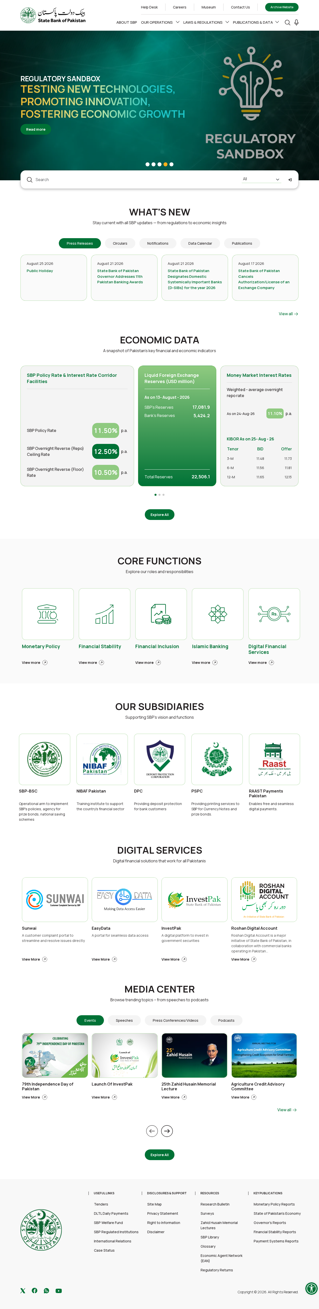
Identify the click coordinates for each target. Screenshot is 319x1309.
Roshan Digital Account (254, 928)
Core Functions (159, 561)
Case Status (104, 1250)
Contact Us (240, 7)
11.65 (260, 477)
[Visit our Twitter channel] (22, 1290)
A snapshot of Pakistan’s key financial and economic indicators (159, 350)
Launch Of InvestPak (112, 1084)
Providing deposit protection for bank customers (158, 806)
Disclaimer (155, 1231)
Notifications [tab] (157, 243)
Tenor (233, 449)
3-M (230, 458)
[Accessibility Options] (311, 1288)
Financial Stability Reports (275, 1231)
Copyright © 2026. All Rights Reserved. (268, 1292)
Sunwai (29, 928)
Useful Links (104, 1193)
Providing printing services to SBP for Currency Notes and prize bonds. (215, 808)
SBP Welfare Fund (108, 1222)
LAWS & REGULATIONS (203, 22)
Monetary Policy (41, 647)
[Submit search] (290, 179)
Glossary (208, 1246)
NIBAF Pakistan (91, 791)
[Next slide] (167, 1131)
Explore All (160, 514)
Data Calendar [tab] (200, 243)
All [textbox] (245, 179)
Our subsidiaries (159, 706)
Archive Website (281, 7)
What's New (159, 212)
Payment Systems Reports (276, 1241)
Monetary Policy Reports (274, 1204)
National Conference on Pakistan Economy (90, 101)
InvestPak (171, 928)
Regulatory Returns (217, 1270)
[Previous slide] (152, 1131)
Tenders (101, 1204)
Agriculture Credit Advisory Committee (258, 1087)
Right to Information (163, 1222)
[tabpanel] (159, 286)
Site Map (154, 1204)
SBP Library (210, 1237)
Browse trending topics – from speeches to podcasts (159, 1000)
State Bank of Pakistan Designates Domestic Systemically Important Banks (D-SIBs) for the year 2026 (195, 279)
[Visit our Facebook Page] (34, 1290)
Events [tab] (90, 1020)
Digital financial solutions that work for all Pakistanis (159, 861)
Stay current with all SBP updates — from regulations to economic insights (160, 222)
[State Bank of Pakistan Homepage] (52, 15)
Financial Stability (100, 647)
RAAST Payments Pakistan (266, 794)
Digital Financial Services (267, 649)
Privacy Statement (162, 1213)
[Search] (287, 22)
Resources (209, 1193)
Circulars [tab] (120, 243)
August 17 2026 (251, 263)
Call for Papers (50, 84)
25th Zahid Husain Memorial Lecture (188, 1087)
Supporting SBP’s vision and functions (159, 717)
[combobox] (261, 179)
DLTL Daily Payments (111, 1213)
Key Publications (267, 1193)
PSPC (197, 791)
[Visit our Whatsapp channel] (46, 1290)
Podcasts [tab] (226, 1020)
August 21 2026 (110, 263)
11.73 (288, 458)
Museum (209, 7)
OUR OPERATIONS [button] (157, 22)
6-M (230, 467)
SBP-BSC (28, 791)
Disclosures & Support (167, 1193)
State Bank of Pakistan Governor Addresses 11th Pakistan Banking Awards (120, 276)
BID (260, 449)
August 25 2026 (40, 263)
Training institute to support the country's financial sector (100, 806)
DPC (138, 791)
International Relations (112, 1241)
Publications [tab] (242, 243)
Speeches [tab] (124, 1020)
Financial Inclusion (157, 647)
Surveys (207, 1213)
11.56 (260, 467)
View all (286, 313)
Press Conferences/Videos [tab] (175, 1020)
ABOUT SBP (126, 22)
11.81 (288, 467)
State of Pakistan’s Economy (277, 1213)
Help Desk (149, 7)
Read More (38, 122)
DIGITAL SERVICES (159, 850)
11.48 (260, 458)
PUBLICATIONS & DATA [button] (253, 22)
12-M (231, 477)
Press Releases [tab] (80, 243)
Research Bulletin (215, 1204)
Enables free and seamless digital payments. (271, 806)
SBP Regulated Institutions (116, 1231)
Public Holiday (40, 270)
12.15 (288, 477)
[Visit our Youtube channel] (59, 1290)
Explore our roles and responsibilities (159, 571)
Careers (179, 7)
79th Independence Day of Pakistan (48, 1087)
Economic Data (159, 340)
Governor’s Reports (270, 1222)
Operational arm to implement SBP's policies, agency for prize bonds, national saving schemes (43, 811)
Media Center (159, 989)
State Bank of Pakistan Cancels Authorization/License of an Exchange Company (264, 279)
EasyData (101, 928)
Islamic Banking (210, 647)
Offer (286, 449)
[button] (296, 22)
